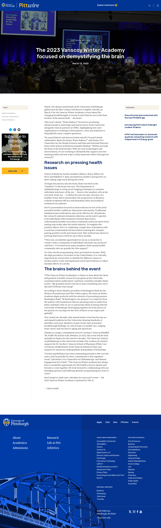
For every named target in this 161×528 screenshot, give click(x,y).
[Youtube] (141, 512)
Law (129, 467)
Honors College (133, 464)
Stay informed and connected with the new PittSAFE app (141, 116)
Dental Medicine (134, 450)
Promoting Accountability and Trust (110, 475)
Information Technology (106, 461)
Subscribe (12, 171)
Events (135, 422)
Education (132, 453)
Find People (101, 458)
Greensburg (101, 494)
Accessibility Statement (106, 441)
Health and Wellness (8, 113)
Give (115, 422)
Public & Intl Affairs (135, 478)
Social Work (132, 484)
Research (53, 437)
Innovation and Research (10, 116)
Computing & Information (138, 447)
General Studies (134, 458)
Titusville (100, 499)
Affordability (101, 444)
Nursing (131, 472)
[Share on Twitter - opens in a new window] (10, 129)
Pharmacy (132, 475)
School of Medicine (8, 120)
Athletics (53, 448)
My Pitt (99, 478)
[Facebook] (137, 512)
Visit (107, 422)
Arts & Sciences (134, 441)
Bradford (100, 491)
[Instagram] (134, 512)
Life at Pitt (54, 443)
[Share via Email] (19, 129)
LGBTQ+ (100, 464)
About (17, 437)
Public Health (133, 481)
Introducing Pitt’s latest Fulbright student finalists (141, 126)
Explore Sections (105, 5)
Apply (99, 422)
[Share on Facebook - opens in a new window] (14, 129)
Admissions (20, 448)
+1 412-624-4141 (103, 518)
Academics (20, 443)
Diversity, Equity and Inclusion (108, 455)
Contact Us (101, 450)
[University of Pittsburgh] (16, 422)
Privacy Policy (102, 472)
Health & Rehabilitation (137, 461)
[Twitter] (130, 512)
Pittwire (124, 422)
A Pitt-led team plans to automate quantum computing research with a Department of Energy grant (141, 137)
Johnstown (101, 496)
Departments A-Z (103, 453)
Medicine (131, 470)
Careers (100, 447)
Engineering (132, 455)
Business (131, 444)
